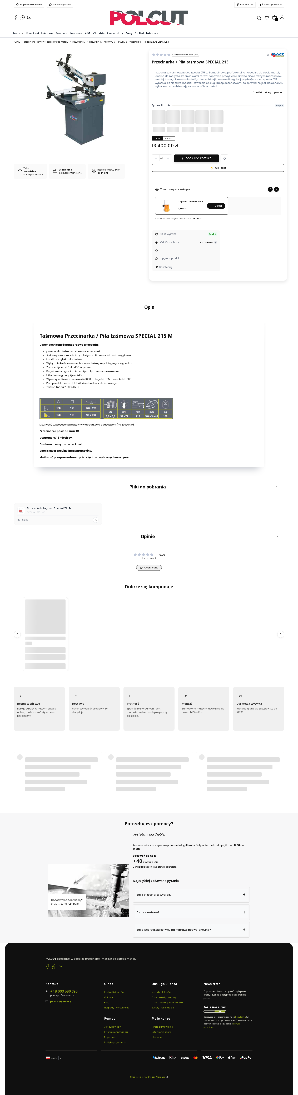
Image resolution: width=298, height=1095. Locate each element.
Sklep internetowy (147, 1077)
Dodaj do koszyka (198, 158)
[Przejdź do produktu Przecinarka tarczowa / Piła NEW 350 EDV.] (45, 619)
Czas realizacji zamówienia (167, 1002)
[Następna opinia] (280, 752)
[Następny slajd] (276, 189)
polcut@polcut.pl (273, 4)
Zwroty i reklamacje (163, 1007)
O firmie (108, 997)
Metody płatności (161, 992)
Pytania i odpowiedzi (116, 1032)
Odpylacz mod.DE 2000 (190, 201)
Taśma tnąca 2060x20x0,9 (63, 387)
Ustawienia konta (161, 1032)
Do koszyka (45, 666)
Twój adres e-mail (214, 1007)
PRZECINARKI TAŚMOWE (101, 41)
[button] (224, 158)
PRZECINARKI (78, 41)
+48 (137, 861)
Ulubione (157, 1037)
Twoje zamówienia (162, 1026)
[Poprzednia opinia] (17, 752)
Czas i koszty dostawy (164, 997)
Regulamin (110, 1037)
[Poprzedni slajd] (270, 189)
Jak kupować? (112, 1026)
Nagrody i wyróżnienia (116, 1007)
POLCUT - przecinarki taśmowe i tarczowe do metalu (41, 41)
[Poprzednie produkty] (17, 634)
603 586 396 (246, 4)
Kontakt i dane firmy (115, 992)
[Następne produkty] (280, 634)
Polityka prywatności (115, 1042)
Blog (106, 1002)
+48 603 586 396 (64, 991)
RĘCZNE (121, 41)
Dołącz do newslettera (220, 1011)
